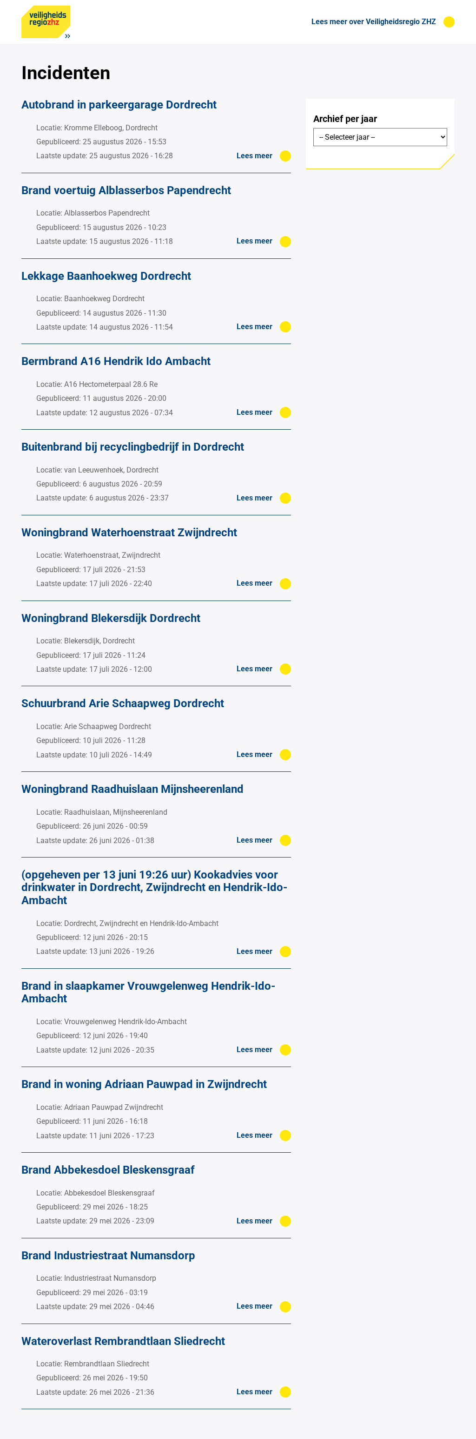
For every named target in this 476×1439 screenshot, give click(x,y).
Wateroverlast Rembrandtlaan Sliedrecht (123, 1341)
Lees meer (254, 155)
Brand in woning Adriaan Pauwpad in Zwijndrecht (144, 1084)
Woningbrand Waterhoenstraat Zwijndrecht (129, 532)
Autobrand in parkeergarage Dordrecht (119, 104)
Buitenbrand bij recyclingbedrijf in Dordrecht (132, 446)
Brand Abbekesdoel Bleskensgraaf (108, 1169)
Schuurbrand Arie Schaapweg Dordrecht (122, 703)
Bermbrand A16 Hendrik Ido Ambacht (116, 361)
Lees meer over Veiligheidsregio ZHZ (373, 21)
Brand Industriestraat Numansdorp (108, 1255)
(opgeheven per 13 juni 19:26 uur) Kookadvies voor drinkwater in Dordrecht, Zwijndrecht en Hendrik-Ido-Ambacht (154, 887)
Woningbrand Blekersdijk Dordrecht (110, 618)
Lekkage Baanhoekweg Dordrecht (106, 276)
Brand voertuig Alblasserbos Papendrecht (126, 190)
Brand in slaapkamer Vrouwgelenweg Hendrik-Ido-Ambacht (148, 993)
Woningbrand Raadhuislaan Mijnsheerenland (132, 789)
